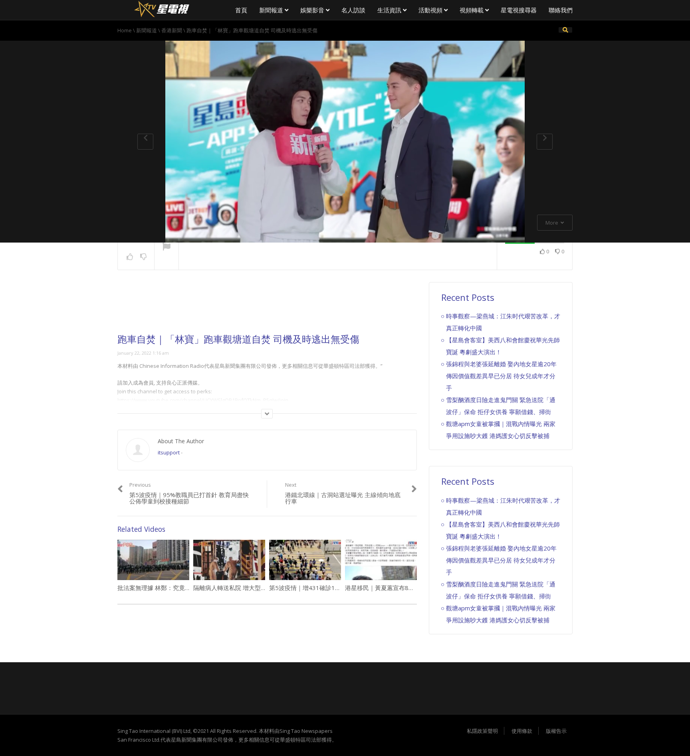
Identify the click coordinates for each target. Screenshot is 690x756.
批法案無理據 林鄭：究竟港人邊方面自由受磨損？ (184, 588)
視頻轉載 (472, 10)
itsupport (169, 452)
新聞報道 (272, 10)
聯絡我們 (561, 10)
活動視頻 (431, 10)
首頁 (241, 10)
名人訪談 (353, 10)
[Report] (167, 247)
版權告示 (556, 730)
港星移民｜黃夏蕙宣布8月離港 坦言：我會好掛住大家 (416, 588)
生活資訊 (390, 10)
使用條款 (522, 730)
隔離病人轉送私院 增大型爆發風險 (239, 588)
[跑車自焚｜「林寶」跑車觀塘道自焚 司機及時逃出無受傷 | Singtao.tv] (161, 8)
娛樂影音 (313, 10)
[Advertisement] (267, 308)
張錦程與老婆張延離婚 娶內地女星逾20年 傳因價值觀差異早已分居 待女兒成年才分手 (501, 376)
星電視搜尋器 (519, 10)
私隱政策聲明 (482, 730)
